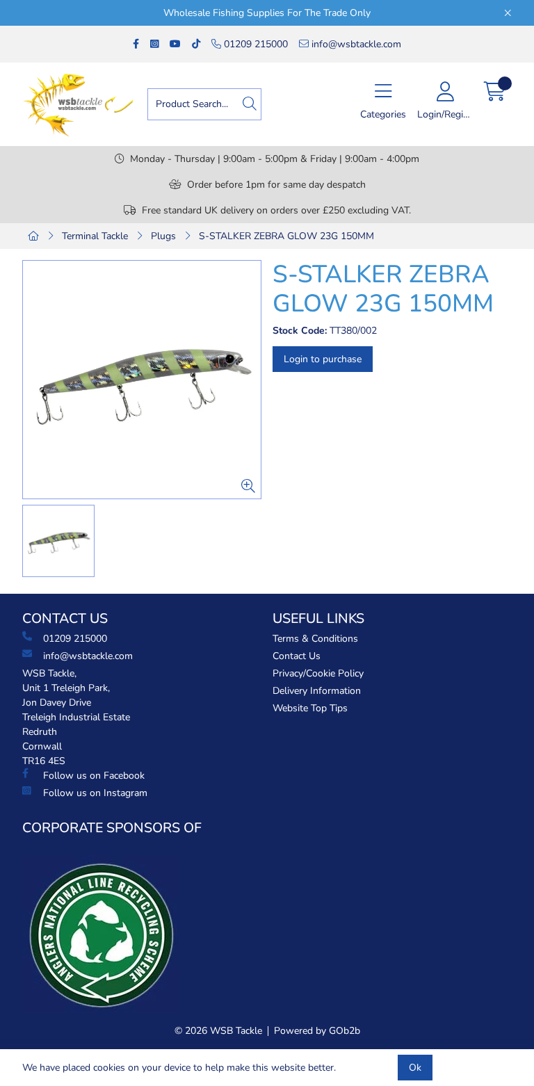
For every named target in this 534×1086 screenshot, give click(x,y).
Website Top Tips (310, 708)
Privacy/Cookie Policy (318, 673)
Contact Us (297, 656)
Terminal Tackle (95, 236)
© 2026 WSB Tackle (218, 1030)
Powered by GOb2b (317, 1030)
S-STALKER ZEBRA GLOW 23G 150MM (286, 236)
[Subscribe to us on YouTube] (175, 44)
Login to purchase (323, 359)
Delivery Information (317, 690)
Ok (415, 1067)
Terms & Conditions (315, 638)
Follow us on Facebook (94, 775)
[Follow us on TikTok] (196, 44)
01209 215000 (254, 44)
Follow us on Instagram (95, 793)
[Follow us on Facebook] (136, 44)
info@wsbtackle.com (355, 44)
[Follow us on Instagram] (154, 44)
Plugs (163, 236)
